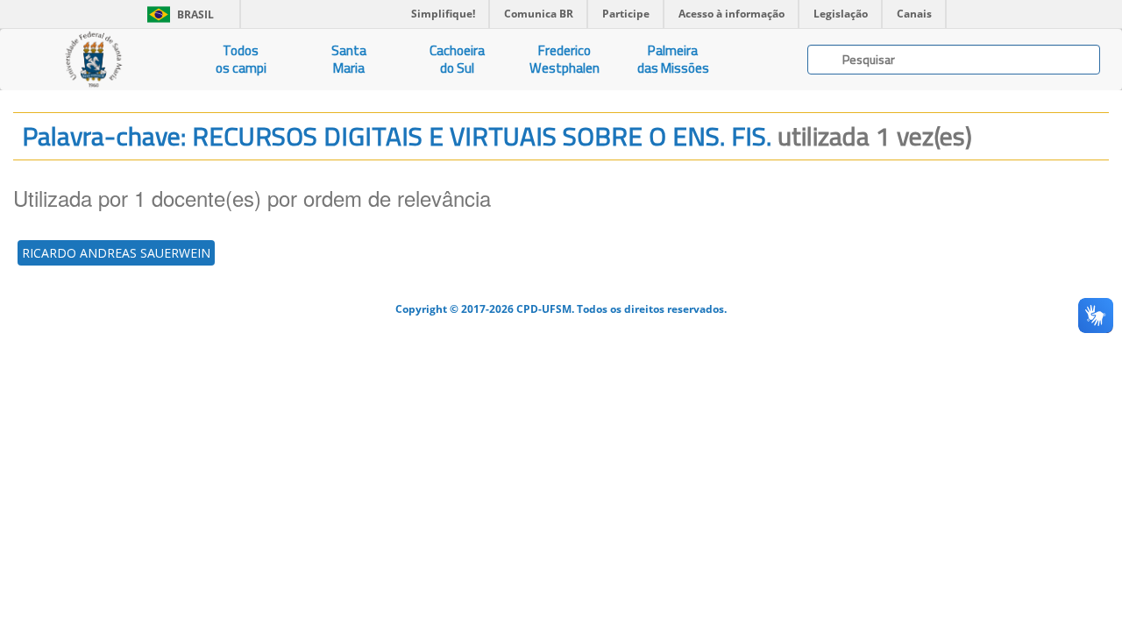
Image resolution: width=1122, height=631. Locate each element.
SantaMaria (348, 59)
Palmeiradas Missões (673, 59)
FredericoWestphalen (564, 59)
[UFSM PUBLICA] (93, 59)
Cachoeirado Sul (457, 59)
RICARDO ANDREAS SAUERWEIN (116, 253)
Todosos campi (241, 59)
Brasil (177, 14)
